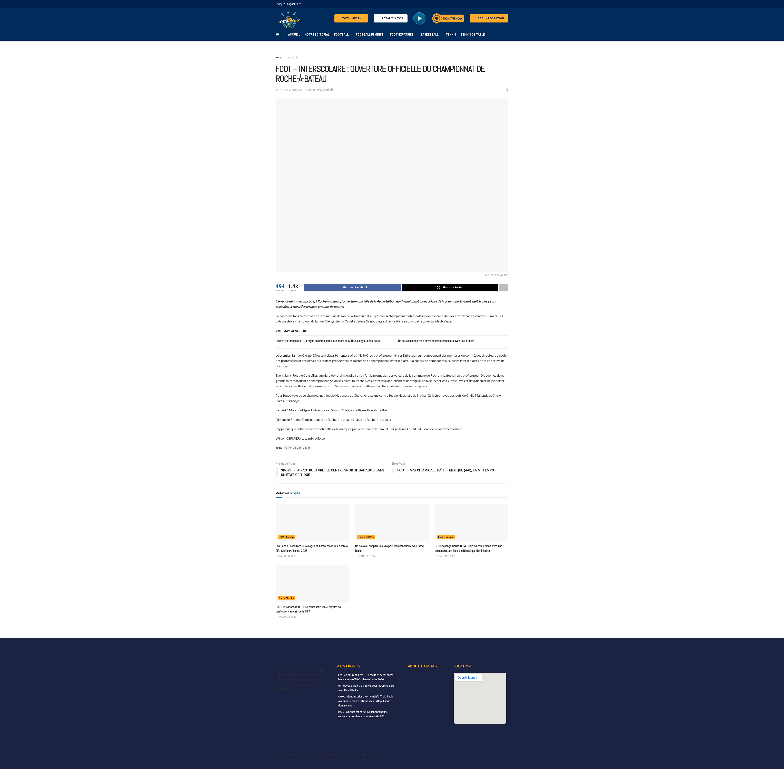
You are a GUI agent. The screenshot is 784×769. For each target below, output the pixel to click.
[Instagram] (456, 749)
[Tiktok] (490, 749)
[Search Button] (506, 34)
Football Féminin (369, 34)
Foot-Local (286, 537)
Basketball (430, 34)
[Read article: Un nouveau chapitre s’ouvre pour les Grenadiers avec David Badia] (392, 522)
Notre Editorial (317, 34)
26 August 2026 (286, 556)
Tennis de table (473, 34)
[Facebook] (400, 749)
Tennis (451, 34)
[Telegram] (501, 749)
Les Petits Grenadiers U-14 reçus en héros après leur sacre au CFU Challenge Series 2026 (328, 341)
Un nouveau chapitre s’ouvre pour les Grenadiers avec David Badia (436, 341)
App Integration (490, 18)
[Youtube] (467, 749)
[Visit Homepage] (288, 18)
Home (279, 57)
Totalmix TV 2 (392, 18)
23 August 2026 (366, 556)
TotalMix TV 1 (352, 18)
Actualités (292, 57)
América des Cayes (298, 447)
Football (341, 34)
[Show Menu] (277, 34)
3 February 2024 (294, 89)
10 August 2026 (286, 617)
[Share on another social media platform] (503, 287)
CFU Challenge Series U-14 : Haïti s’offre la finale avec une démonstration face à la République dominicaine (468, 548)
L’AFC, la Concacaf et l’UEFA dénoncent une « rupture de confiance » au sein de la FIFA (308, 609)
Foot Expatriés (401, 34)
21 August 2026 (446, 556)
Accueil (294, 34)
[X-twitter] (445, 749)
